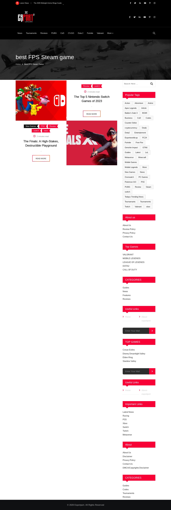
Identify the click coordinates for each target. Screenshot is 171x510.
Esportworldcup (131, 138)
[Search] (154, 33)
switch (127, 192)
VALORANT (128, 255)
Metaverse (129, 157)
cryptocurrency (131, 128)
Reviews (44, 33)
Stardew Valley (129, 361)
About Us (127, 225)
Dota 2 (80, 33)
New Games (130, 172)
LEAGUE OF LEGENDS (133, 262)
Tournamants (130, 202)
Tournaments (31, 33)
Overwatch (129, 177)
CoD (62, 33)
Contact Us (128, 237)
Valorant (100, 33)
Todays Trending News (134, 197)
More (109, 33)
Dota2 (127, 133)
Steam (148, 187)
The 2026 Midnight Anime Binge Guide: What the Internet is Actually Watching (62, 3)
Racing (126, 416)
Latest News (128, 412)
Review (138, 187)
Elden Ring (128, 357)
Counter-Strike (131, 123)
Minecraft (142, 157)
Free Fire (139, 142)
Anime (150, 103)
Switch (126, 427)
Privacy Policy (129, 233)
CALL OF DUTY (130, 270)
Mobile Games (131, 162)
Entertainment (140, 133)
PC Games (143, 177)
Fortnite (90, 33)
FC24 (144, 138)
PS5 (142, 182)
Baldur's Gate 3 (131, 113)
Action (127, 103)
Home (18, 64)
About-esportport (146, 319)
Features (127, 295)
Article (143, 108)
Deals (144, 128)
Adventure (139, 103)
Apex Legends (131, 108)
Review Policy (129, 229)
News (20, 33)
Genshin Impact (131, 147)
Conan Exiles (129, 350)
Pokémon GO (130, 182)
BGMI (144, 113)
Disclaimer (127, 456)
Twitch (127, 207)
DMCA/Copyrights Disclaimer (136, 468)
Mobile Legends (131, 167)
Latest (137, 152)
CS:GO (71, 33)
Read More (91, 114)
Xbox (125, 423)
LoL (146, 152)
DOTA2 (126, 266)
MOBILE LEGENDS (131, 258)
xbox (148, 207)
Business (128, 118)
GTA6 (145, 147)
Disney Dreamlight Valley (134, 354)
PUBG (54, 33)
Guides (128, 152)
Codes (148, 118)
